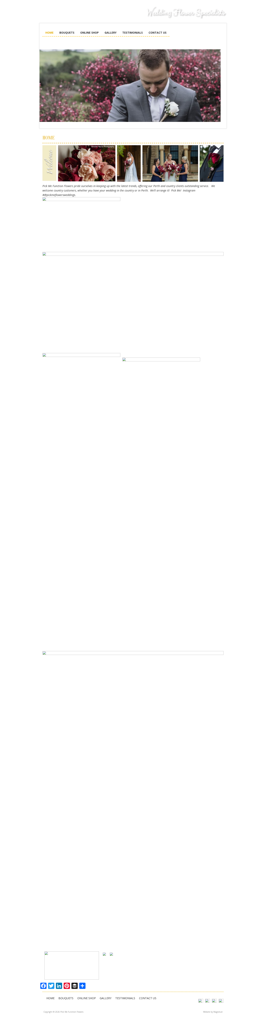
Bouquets (66, 32)
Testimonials (132, 32)
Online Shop (89, 32)
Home (49, 32)
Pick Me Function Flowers (72, 15)
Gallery (110, 32)
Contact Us (157, 32)
